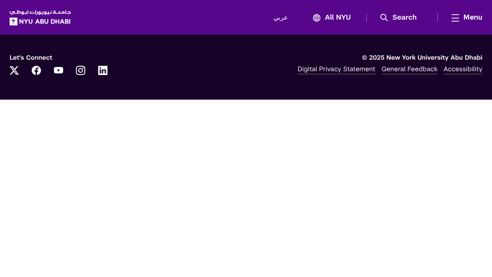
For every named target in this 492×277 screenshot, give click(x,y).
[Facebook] (36, 71)
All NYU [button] (338, 17)
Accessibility (463, 69)
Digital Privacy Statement (336, 69)
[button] (401, 17)
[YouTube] (58, 71)
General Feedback (410, 69)
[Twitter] (14, 71)
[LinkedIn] (103, 71)
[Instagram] (80, 71)
